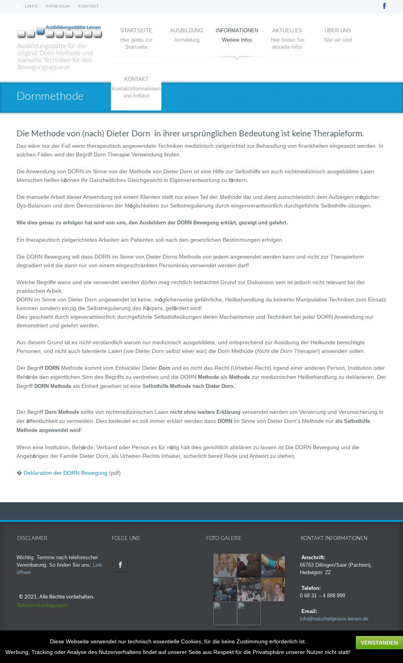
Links (31, 6)
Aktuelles (287, 30)
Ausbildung (186, 30)
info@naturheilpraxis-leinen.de (334, 619)
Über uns (338, 30)
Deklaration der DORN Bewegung (65, 473)
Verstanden (379, 642)
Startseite (136, 30)
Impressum (58, 6)
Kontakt (88, 6)
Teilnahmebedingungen (42, 605)
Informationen (237, 30)
